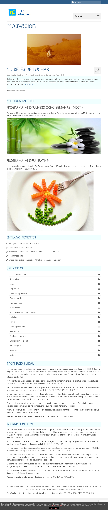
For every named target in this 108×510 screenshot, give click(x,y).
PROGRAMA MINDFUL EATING (28, 161)
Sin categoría (50, 75)
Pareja (12, 322)
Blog (12, 284)
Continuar (29, 84)
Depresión (14, 289)
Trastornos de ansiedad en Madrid (38, 486)
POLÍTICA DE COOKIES (84, 493)
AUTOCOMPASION (18, 274)
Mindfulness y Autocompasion (23, 312)
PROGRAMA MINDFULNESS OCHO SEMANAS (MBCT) (45, 107)
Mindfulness (15, 308)
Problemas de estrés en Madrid (52, 489)
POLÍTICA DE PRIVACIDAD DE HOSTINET (60, 390)
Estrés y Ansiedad (17, 298)
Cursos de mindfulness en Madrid (63, 486)
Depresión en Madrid (33, 489)
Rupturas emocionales (19, 336)
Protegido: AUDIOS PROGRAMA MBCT (25, 244)
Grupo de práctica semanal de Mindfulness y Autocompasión (35, 260)
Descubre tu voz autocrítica (20, 248)
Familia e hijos (16, 303)
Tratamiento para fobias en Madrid (88, 486)
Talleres (13, 350)
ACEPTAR (54, 508)
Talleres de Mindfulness (73, 489)
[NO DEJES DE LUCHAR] (54, 49)
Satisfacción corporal (19, 341)
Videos (58, 75)
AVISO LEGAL (67, 493)
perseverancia (20, 90)
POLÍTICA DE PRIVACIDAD (53, 383)
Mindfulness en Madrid (16, 486)
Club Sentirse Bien (17, 75)
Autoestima (41, 75)
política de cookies (56, 506)
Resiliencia (14, 331)
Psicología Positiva (18, 327)
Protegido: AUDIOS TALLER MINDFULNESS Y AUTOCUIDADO (34, 252)
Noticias (13, 317)
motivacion (11, 90)
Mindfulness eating (16, 256)
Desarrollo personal (18, 293)
